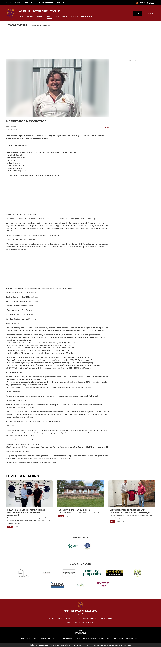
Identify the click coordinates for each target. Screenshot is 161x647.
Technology (67, 639)
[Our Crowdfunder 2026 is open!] (80, 493)
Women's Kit (30, 3)
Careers (56, 639)
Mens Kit (18, 3)
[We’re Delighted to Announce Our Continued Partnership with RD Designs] (131, 493)
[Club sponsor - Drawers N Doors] (69, 573)
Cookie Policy (118, 639)
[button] (21, 17)
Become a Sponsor (46, 3)
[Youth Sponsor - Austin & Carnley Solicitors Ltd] (137, 573)
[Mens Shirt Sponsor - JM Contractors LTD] (46, 573)
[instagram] (11, 2)
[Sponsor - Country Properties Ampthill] (92, 573)
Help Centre (25, 639)
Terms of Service (89, 639)
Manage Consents (133, 639)
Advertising (45, 639)
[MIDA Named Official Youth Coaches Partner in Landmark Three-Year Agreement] (29, 493)
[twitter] (6, 2)
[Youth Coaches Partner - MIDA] (57, 585)
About (35, 639)
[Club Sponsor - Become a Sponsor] (103, 585)
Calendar (61, 3)
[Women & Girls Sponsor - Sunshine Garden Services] (80, 585)
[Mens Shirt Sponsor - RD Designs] (23, 573)
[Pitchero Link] (151, 3)
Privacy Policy (104, 639)
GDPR (77, 639)
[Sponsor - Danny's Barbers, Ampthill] (114, 573)
